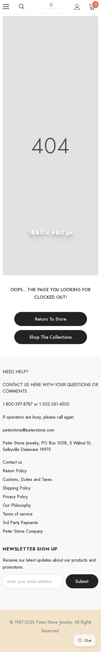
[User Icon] (77, 7)
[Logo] (51, 6)
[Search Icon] (21, 6)
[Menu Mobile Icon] (6, 7)
